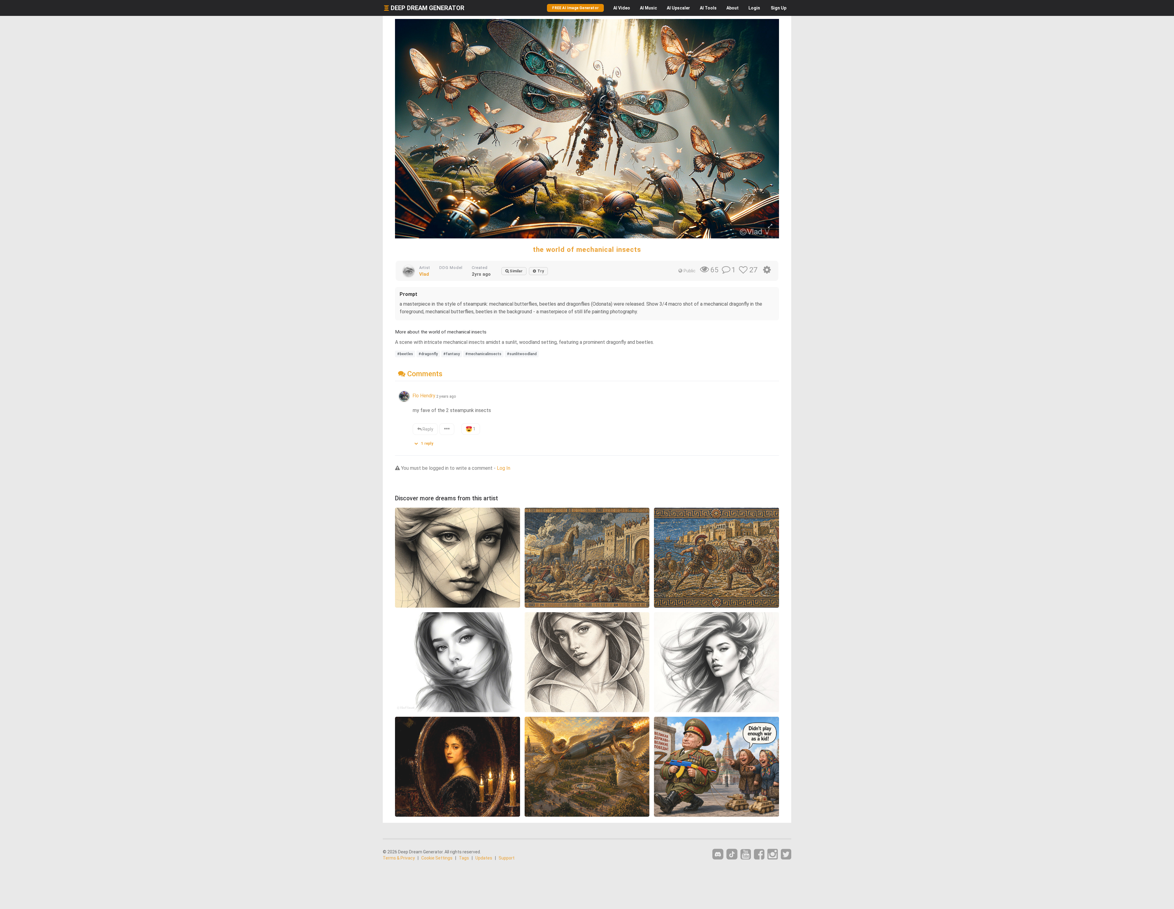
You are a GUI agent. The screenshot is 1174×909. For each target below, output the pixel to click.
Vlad (424, 274)
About (732, 8)
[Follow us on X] (786, 854)
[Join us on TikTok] (731, 854)
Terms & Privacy (399, 858)
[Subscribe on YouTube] (745, 854)
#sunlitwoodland (522, 354)
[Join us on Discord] (717, 854)
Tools (708, 8)
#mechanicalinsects (483, 354)
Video (621, 8)
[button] (426, 442)
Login (754, 8)
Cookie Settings (436, 858)
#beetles (405, 354)
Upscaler (678, 8)
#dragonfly (428, 354)
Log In (503, 468)
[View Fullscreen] (770, 226)
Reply (427, 429)
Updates (483, 858)
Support (507, 858)
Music (648, 8)
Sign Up (778, 8)
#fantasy (451, 354)
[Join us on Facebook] (759, 854)
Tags (464, 858)
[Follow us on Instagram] (772, 854)
